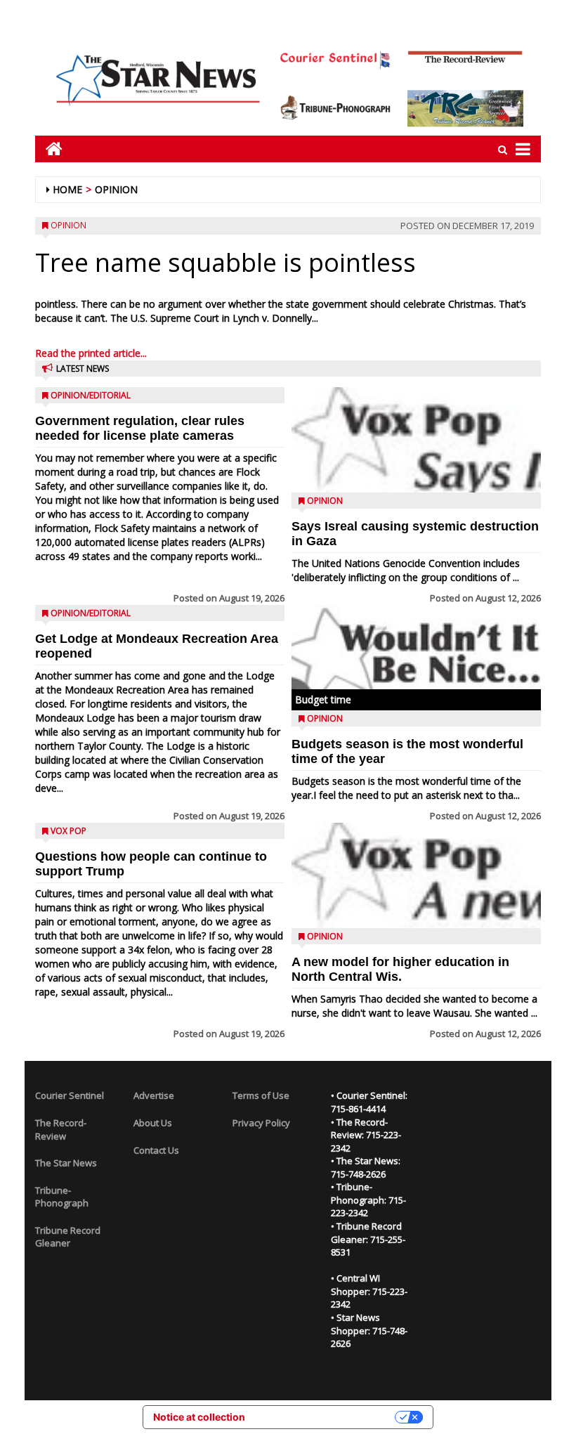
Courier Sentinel (69, 1095)
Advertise (153, 1095)
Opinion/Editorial (91, 395)
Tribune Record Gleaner (67, 1237)
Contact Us (156, 1150)
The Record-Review (60, 1129)
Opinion (116, 189)
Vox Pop (68, 831)
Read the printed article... (91, 353)
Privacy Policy (261, 1122)
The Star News (66, 1162)
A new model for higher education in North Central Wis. (400, 969)
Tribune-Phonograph (62, 1197)
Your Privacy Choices (326, 1417)
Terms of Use (261, 1095)
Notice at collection (199, 1417)
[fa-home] (49, 149)
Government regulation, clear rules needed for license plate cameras (139, 428)
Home (67, 189)
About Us (152, 1122)
